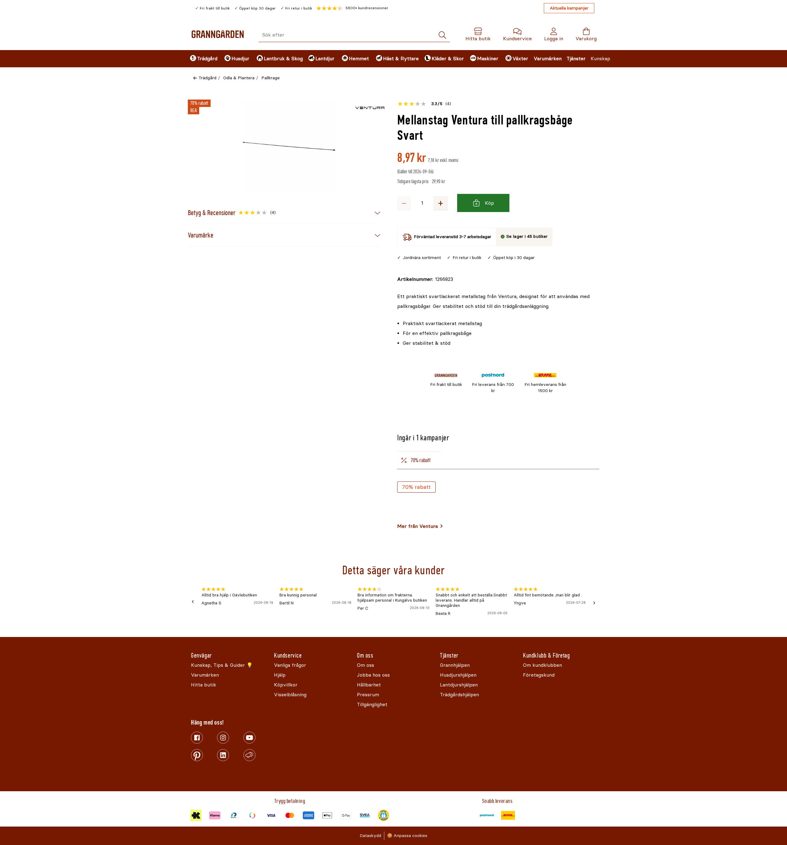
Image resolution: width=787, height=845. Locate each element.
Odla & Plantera (239, 78)
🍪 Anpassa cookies (407, 835)
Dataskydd (370, 835)
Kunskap (600, 58)
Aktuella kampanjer (569, 8)
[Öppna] (288, 146)
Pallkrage (270, 78)
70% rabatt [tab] (421, 460)
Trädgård (207, 78)
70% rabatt (416, 487)
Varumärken (548, 58)
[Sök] (442, 35)
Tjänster (576, 58)
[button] (352, 8)
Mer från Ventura (417, 526)
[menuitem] (202, 58)
